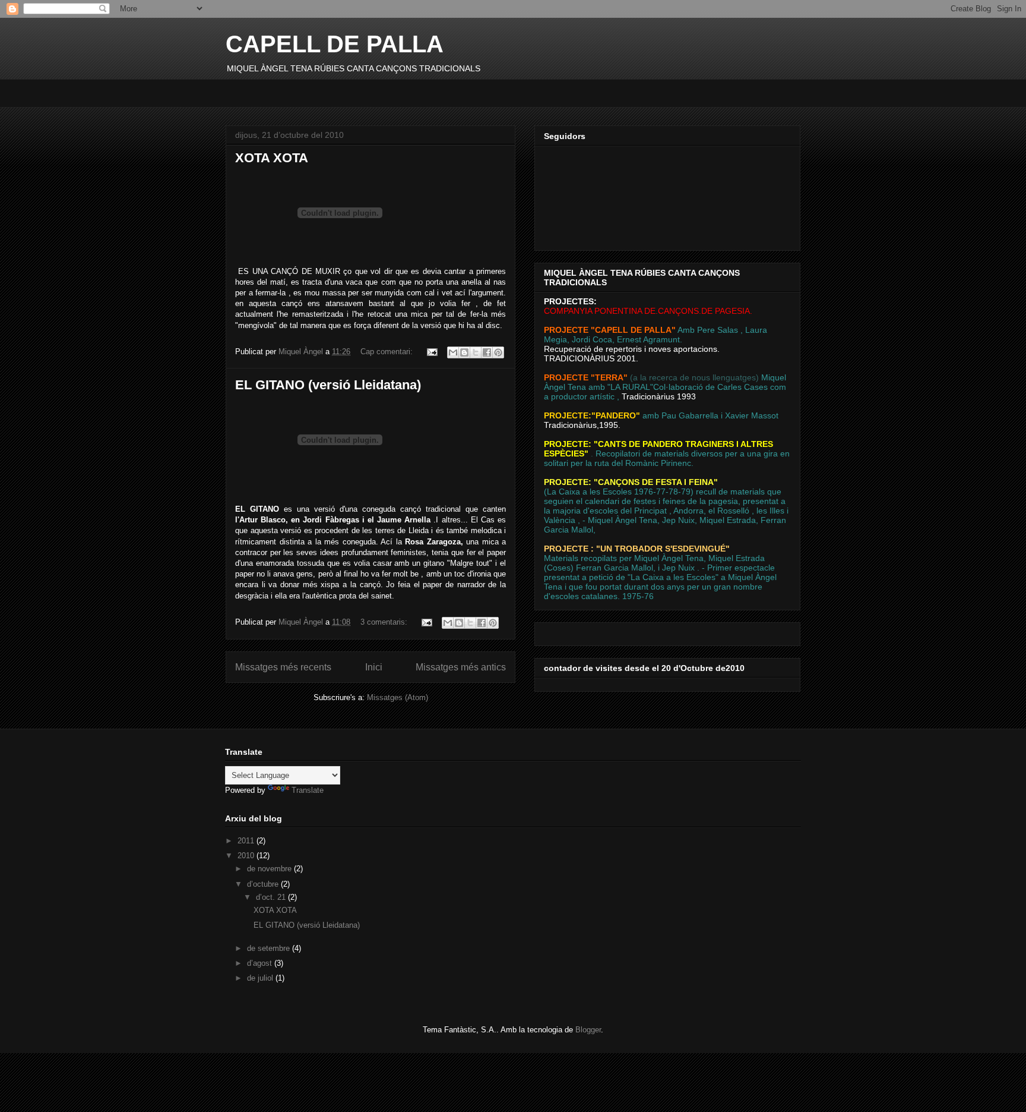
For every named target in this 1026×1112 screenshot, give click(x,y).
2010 (247, 855)
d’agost (260, 963)
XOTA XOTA (271, 157)
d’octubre (264, 884)
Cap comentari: (387, 351)
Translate (308, 790)
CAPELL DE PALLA (335, 44)
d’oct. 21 (272, 897)
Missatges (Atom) (397, 697)
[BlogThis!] (464, 352)
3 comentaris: (385, 622)
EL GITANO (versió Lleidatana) (328, 384)
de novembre (270, 868)
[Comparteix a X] (476, 352)
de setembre (269, 948)
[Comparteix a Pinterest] (498, 352)
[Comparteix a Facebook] (487, 352)
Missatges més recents (283, 667)
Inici (373, 667)
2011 (247, 840)
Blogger (588, 1029)
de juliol (261, 978)
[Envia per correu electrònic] (453, 352)
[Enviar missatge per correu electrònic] (431, 351)
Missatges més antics (461, 667)
